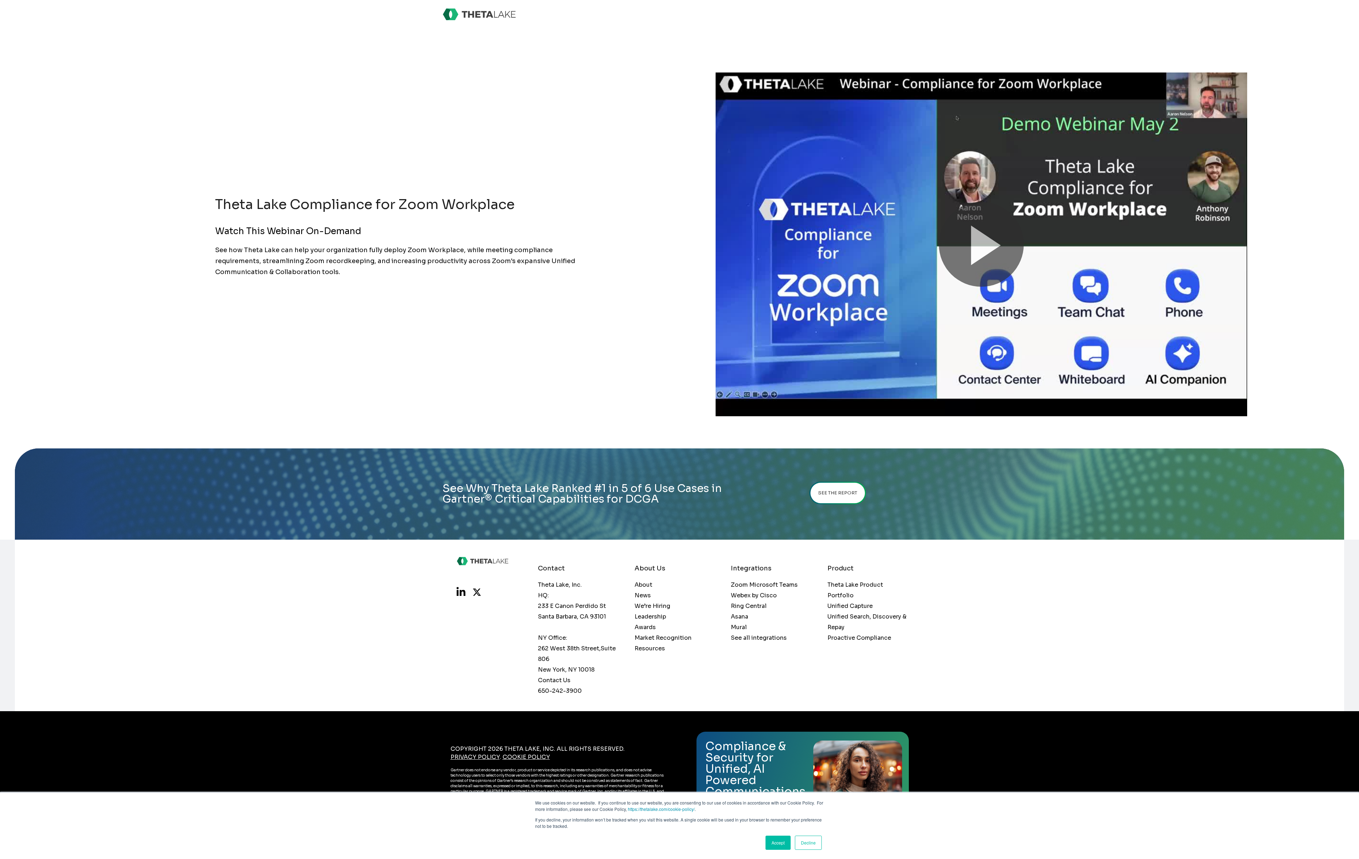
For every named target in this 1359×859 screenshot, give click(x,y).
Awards (645, 627)
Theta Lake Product (855, 584)
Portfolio (840, 595)
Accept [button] (778, 843)
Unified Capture (850, 606)
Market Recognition (663, 638)
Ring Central (749, 606)
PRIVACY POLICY (475, 757)
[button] (981, 244)
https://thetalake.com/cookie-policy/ (661, 809)
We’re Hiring (652, 606)
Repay (835, 627)
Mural (739, 627)
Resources (650, 648)
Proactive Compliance (859, 638)
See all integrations (759, 638)
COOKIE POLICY (526, 757)
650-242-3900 (560, 691)
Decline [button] (808, 843)
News (643, 595)
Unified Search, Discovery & (866, 616)
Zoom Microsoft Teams (764, 584)
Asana (739, 616)
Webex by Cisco (754, 595)
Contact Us (554, 680)
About (643, 584)
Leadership (650, 616)
